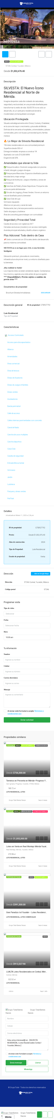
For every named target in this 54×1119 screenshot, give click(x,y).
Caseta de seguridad (15, 456)
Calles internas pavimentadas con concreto (24, 420)
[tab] (5, 54)
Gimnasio (11, 470)
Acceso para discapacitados (18, 342)
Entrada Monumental (15, 463)
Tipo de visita (9, 608)
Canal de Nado (13, 428)
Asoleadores (12, 399)
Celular (6, 666)
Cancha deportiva (14, 442)
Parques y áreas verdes (16, 491)
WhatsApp (28, 1069)
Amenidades (12, 357)
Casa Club (11, 449)
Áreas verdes (12, 392)
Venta (7, 61)
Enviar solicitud (27, 720)
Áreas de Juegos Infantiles (17, 385)
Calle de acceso (13, 413)
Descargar (45, 293)
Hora (6, 632)
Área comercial (13, 364)
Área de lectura (13, 371)
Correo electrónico (11, 678)
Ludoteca (11, 484)
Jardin (9, 477)
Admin (11, 991)
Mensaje (7, 690)
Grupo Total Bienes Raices (17, 800)
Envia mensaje (16, 1063)
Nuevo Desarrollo (17, 61)
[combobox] (27, 613)
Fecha (6, 620)
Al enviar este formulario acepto (26, 712)
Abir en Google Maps (41, 574)
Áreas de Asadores (14, 378)
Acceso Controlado (16, 335)
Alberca (10, 349)
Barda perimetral (13, 406)
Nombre (7, 654)
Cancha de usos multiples (17, 435)
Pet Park (10, 499)
